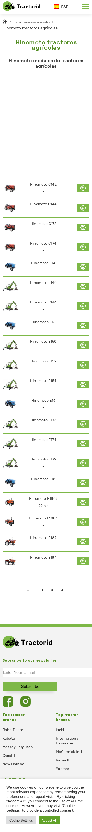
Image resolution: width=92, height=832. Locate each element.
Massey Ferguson (18, 747)
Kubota (9, 738)
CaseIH (9, 755)
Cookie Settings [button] (21, 820)
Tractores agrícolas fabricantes (31, 22)
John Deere (13, 730)
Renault (63, 760)
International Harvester (67, 740)
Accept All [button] (49, 820)
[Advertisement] (46, 122)
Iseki (60, 730)
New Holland (14, 764)
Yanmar (63, 768)
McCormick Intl (69, 752)
